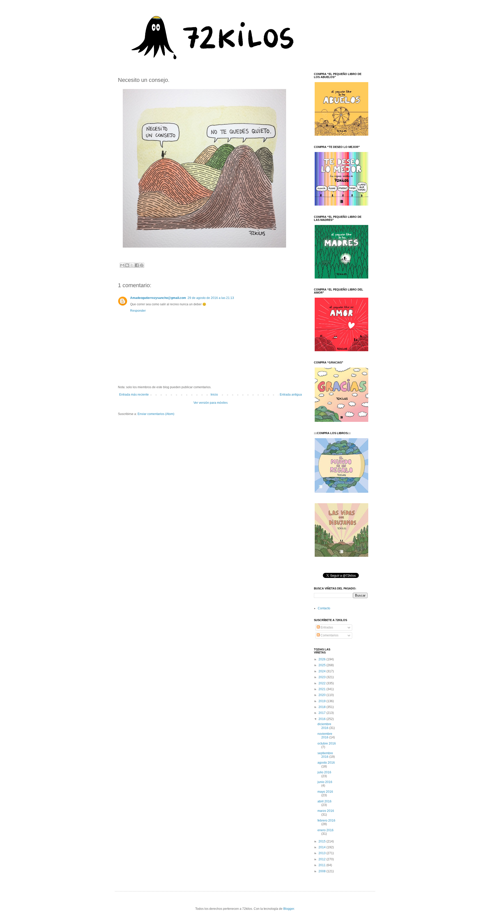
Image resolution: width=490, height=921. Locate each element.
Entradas (326, 627)
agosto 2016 (326, 762)
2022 (322, 683)
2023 (322, 677)
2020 (322, 695)
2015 (322, 841)
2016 (322, 719)
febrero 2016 (326, 820)
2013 (322, 853)
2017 (322, 713)
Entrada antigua (291, 394)
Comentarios (329, 635)
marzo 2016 (325, 811)
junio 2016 (324, 782)
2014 (322, 847)
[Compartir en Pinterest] (141, 265)
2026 (322, 659)
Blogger (288, 909)
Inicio (214, 394)
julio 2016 (324, 772)
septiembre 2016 (325, 755)
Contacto (324, 608)
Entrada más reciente (134, 394)
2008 (322, 871)
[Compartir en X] (131, 265)
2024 (322, 671)
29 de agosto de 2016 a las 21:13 (211, 298)
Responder (138, 310)
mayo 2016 (325, 791)
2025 (322, 665)
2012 (322, 859)
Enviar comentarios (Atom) (156, 414)
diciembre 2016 (324, 725)
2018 (322, 707)
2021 (322, 689)
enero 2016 (325, 830)
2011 (322, 865)
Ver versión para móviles (210, 403)
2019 (322, 701)
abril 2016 (324, 801)
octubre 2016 (326, 743)
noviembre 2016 (324, 735)
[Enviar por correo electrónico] (122, 265)
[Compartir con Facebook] (136, 265)
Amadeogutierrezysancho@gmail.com (158, 298)
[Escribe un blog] (127, 265)
